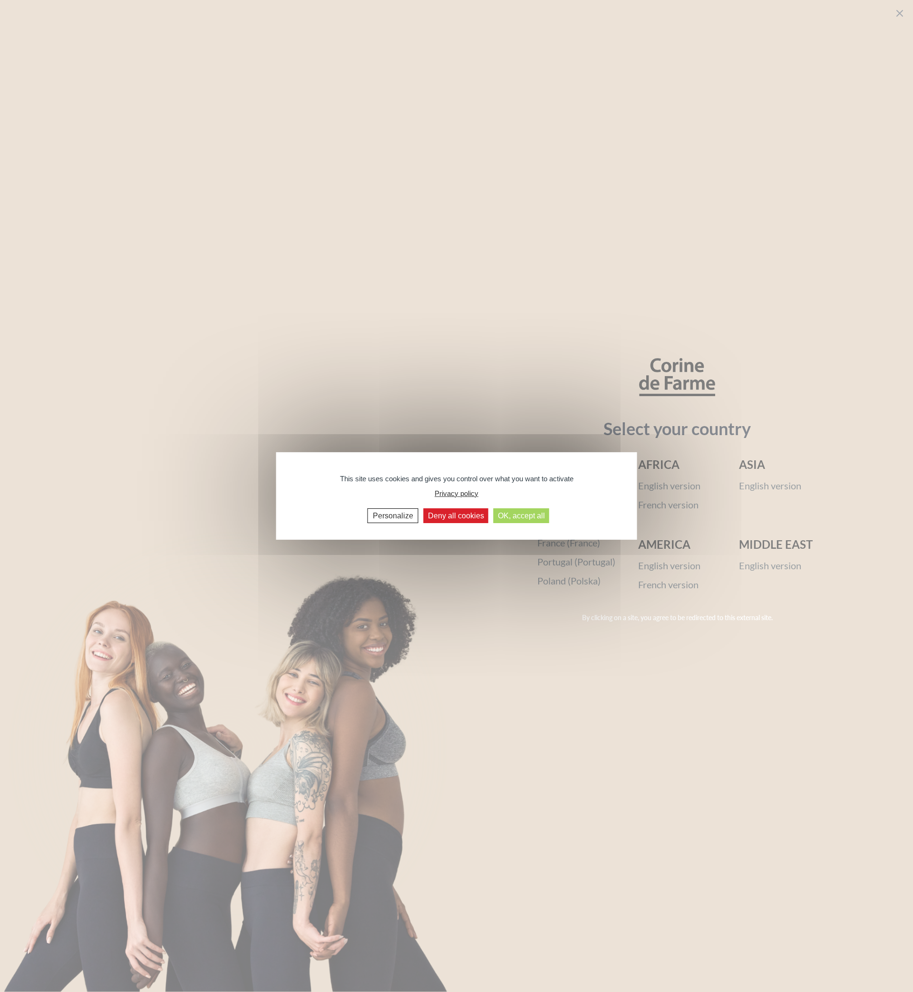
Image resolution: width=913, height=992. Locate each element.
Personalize (393, 516)
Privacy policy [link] (456, 493)
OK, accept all (521, 516)
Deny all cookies (456, 516)
